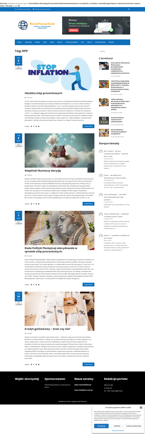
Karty (45, 42)
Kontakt (111, 42)
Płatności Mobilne (72, 42)
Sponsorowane (100, 42)
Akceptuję (101, 426)
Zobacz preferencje (133, 426)
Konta (52, 42)
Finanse (37, 42)
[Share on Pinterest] (36, 126)
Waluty (89, 42)
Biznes (19, 42)
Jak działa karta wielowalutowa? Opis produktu (115, 197)
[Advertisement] (72, 419)
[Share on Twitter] (34, 126)
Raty (82, 42)
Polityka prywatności (118, 430)
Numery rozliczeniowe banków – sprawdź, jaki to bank (116, 153)
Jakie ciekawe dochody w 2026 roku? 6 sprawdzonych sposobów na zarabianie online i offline (120, 104)
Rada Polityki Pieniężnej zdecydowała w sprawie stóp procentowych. (51, 249)
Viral (73, 401)
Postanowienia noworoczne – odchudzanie (117, 120)
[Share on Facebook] (31, 126)
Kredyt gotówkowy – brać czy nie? (47, 329)
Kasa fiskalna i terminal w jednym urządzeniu (119, 132)
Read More (88, 126)
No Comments (19, 67)
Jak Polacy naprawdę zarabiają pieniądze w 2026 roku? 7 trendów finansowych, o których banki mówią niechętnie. (120, 86)
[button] (141, 408)
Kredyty (59, 42)
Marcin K (107, 235)
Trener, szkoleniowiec (111, 214)
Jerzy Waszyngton (110, 194)
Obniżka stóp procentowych (43, 93)
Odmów (117, 426)
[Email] (38, 126)
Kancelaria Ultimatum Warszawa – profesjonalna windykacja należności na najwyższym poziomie (120, 68)
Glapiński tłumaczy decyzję (43, 170)
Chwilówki (28, 42)
